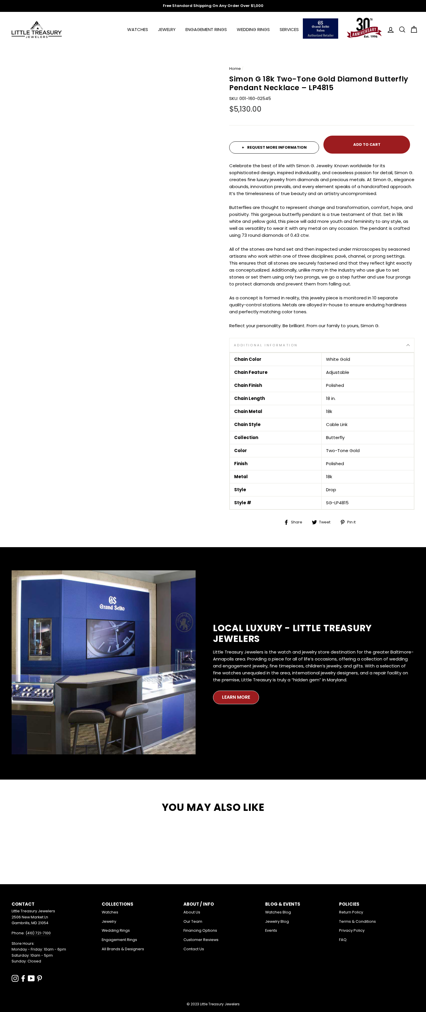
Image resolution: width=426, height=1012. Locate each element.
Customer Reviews (201, 939)
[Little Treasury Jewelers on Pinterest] (39, 978)
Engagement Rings (206, 29)
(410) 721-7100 (38, 933)
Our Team (192, 921)
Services (289, 29)
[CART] (412, 29)
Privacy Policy (352, 930)
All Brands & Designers (123, 949)
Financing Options (200, 930)
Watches (137, 29)
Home (235, 68)
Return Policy (351, 912)
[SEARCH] (400, 29)
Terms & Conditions (357, 921)
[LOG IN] (389, 29)
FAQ (343, 939)
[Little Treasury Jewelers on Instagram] (15, 978)
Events (271, 930)
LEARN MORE (236, 697)
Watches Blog (278, 912)
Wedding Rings (253, 29)
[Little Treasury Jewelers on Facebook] (23, 978)
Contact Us (193, 949)
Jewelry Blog (277, 921)
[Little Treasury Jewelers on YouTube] (31, 978)
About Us (191, 912)
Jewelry (167, 29)
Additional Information (266, 345)
